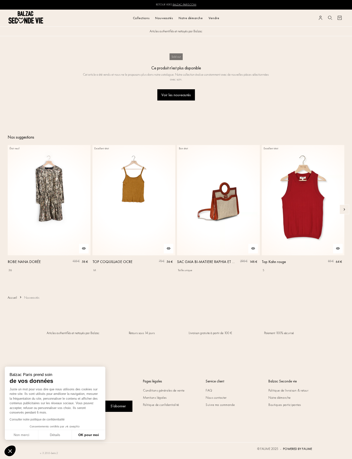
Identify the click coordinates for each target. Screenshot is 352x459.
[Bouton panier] (339, 18)
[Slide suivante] (344, 209)
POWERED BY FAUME (297, 449)
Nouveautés (164, 18)
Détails (55, 435)
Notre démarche (191, 18)
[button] (10, 451)
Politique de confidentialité (161, 405)
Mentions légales (155, 397)
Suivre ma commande (220, 405)
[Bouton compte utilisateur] (320, 18)
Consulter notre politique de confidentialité (37, 419)
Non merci (21, 435)
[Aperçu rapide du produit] (84, 248)
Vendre (214, 18)
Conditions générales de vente (163, 390)
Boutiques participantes (284, 405)
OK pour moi (88, 435)
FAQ (209, 390)
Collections (141, 18)
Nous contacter (216, 397)
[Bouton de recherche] (330, 18)
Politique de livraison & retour (288, 390)
